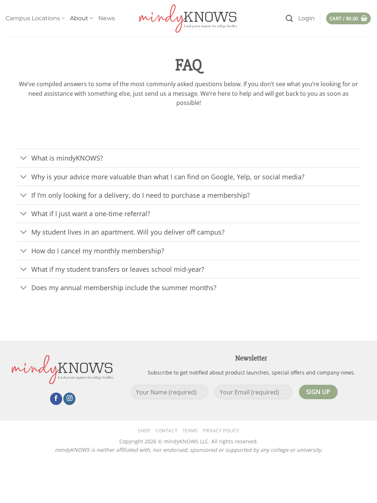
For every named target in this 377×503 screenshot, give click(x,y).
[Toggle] (24, 159)
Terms (190, 431)
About (79, 18)
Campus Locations (33, 18)
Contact (166, 431)
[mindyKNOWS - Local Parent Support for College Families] (188, 18)
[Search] (289, 18)
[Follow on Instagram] (69, 399)
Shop (144, 431)
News (106, 18)
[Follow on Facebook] (56, 399)
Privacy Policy (221, 431)
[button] (306, 18)
